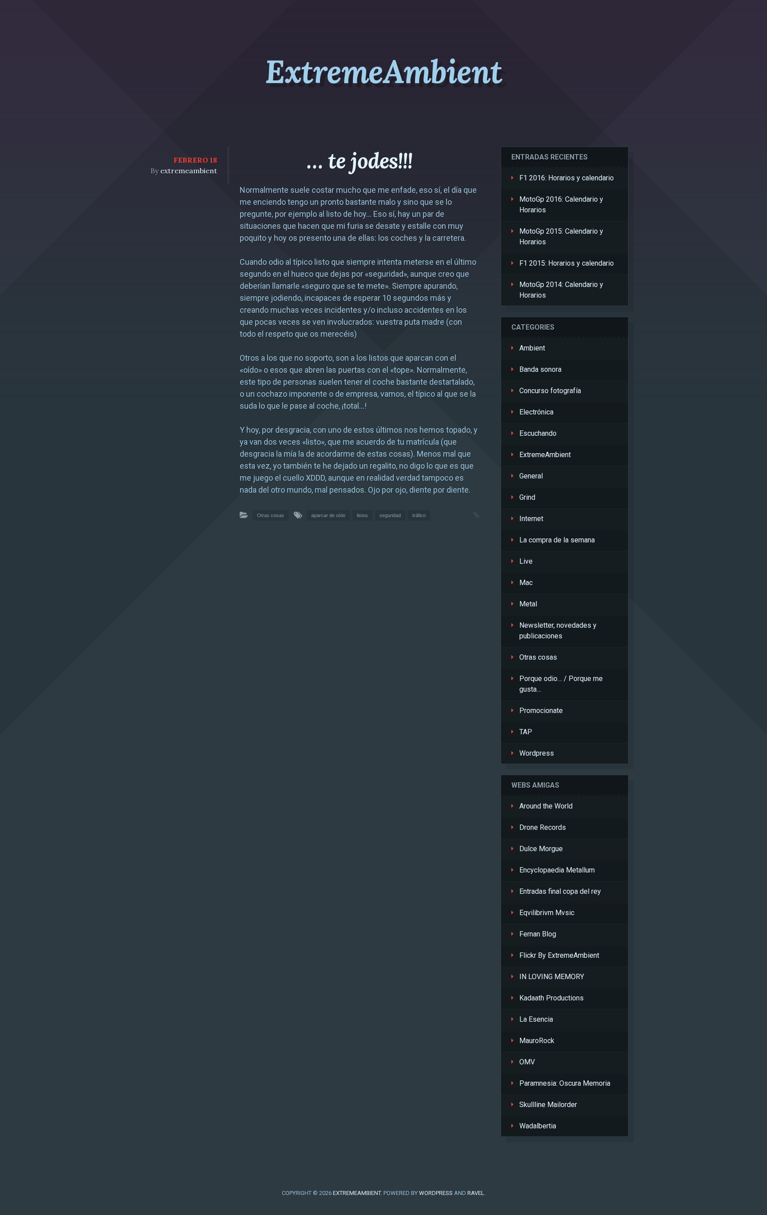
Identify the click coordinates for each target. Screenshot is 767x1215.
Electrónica (536, 412)
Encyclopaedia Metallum (557, 870)
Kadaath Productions (551, 998)
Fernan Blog (537, 934)
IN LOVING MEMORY (551, 976)
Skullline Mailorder (548, 1104)
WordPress (436, 1193)
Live (526, 561)
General (531, 476)
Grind (527, 497)
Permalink (467, 514)
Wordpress (536, 753)
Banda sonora (540, 369)
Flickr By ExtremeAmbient (559, 955)
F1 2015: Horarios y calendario (566, 263)
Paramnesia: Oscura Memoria (564, 1083)
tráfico (419, 515)
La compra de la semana (557, 540)
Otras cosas (270, 515)
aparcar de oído (328, 515)
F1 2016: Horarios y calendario (566, 178)
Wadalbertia (537, 1126)
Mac (526, 582)
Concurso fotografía (550, 390)
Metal (528, 604)
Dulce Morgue (541, 849)
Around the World (546, 806)
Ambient (532, 348)
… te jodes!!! (359, 160)
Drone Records (542, 827)
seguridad (390, 515)
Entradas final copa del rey (560, 891)
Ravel (475, 1193)
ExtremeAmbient (383, 72)
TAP (525, 732)
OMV (527, 1062)
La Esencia (536, 1019)
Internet (531, 518)
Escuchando (538, 433)
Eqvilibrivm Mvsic (546, 912)
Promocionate (541, 710)
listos (362, 515)
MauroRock (536, 1040)
